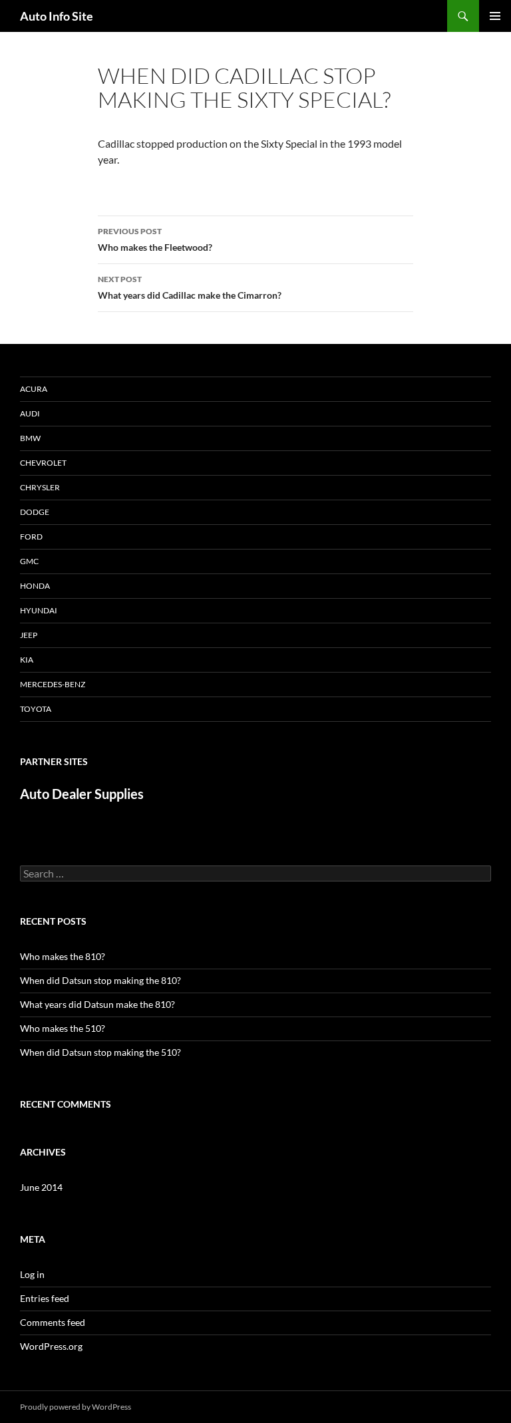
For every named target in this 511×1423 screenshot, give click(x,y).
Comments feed (52, 1322)
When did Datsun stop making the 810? (100, 980)
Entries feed (44, 1298)
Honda (35, 586)
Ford (31, 537)
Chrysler (40, 487)
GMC (29, 561)
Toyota (35, 709)
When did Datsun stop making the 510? (100, 1052)
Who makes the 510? (62, 1028)
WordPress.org (51, 1346)
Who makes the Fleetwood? (155, 239)
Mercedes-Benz (52, 684)
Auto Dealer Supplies (82, 794)
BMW (30, 438)
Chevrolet (43, 463)
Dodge (34, 512)
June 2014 (41, 1187)
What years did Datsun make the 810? (97, 1004)
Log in (32, 1274)
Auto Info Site (56, 16)
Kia (26, 660)
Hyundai (38, 610)
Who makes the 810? (62, 956)
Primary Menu (495, 16)
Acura (33, 389)
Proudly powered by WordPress (75, 1407)
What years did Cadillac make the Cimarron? (189, 287)
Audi (30, 413)
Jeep (28, 635)
